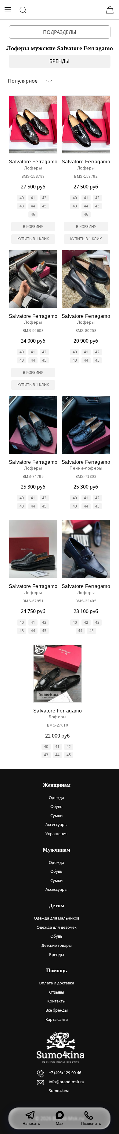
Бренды (56, 954)
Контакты (56, 1001)
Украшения (56, 833)
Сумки (56, 815)
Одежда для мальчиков (56, 918)
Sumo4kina (59, 1090)
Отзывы (56, 992)
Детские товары (56, 945)
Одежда (56, 797)
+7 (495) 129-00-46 (65, 1072)
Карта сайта (56, 1019)
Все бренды (56, 1010)
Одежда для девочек (57, 927)
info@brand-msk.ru (66, 1081)
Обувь (56, 806)
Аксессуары (56, 824)
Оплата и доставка (56, 983)
